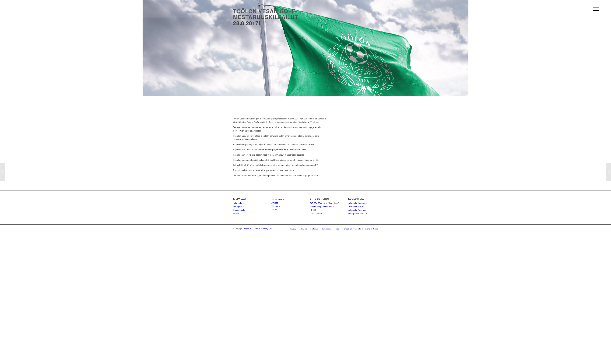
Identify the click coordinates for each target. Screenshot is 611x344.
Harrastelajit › (277, 199)
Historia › (275, 206)
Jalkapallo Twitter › (356, 206)
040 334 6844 (316, 202)
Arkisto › (275, 202)
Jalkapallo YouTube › (357, 209)
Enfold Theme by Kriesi (264, 228)
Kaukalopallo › (239, 209)
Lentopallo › (238, 206)
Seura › (274, 209)
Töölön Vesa (248, 228)
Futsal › (236, 213)
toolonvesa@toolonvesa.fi (322, 206)
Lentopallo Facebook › (358, 213)
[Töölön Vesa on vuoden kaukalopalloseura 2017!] (2, 172)
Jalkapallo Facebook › (358, 202)
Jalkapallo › (238, 202)
